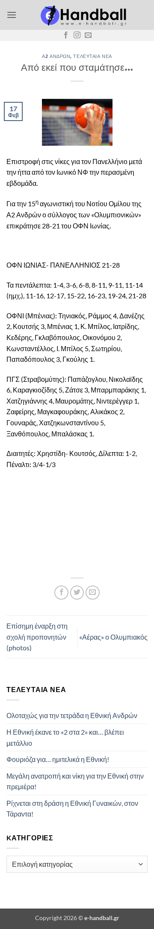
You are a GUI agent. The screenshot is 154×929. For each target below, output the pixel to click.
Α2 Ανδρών (56, 56)
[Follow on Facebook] (65, 35)
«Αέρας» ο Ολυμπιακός (113, 637)
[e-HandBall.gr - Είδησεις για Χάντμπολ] (82, 15)
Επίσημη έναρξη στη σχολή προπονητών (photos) (37, 637)
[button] (11, 14)
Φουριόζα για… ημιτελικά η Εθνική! (57, 759)
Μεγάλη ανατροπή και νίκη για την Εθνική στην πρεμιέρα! (75, 781)
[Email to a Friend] (93, 593)
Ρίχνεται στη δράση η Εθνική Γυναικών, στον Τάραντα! (72, 808)
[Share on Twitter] (77, 593)
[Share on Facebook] (61, 593)
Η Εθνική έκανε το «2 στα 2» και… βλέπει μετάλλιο (65, 737)
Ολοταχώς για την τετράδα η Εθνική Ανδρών (71, 715)
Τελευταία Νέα (92, 56)
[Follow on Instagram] (77, 35)
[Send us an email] (88, 35)
